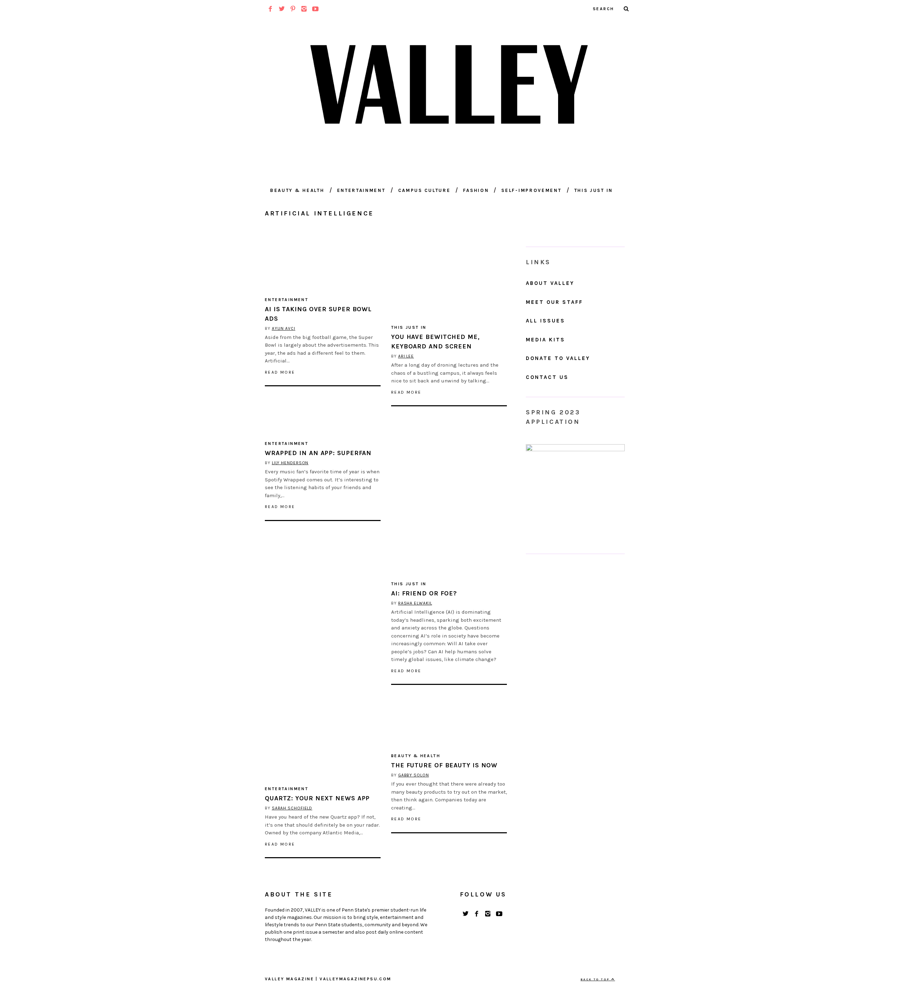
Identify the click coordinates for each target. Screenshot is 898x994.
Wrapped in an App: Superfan (318, 453)
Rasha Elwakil (415, 603)
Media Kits (545, 339)
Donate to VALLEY (558, 358)
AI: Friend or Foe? (424, 593)
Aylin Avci (283, 328)
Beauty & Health (297, 190)
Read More (280, 372)
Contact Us (547, 377)
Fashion (476, 190)
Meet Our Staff (554, 302)
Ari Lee (406, 356)
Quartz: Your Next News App (317, 798)
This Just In (593, 190)
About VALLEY (550, 283)
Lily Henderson (290, 462)
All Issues (545, 321)
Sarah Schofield (292, 808)
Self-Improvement (531, 190)
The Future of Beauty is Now (444, 765)
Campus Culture (424, 190)
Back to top (596, 979)
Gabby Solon (413, 775)
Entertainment (361, 190)
